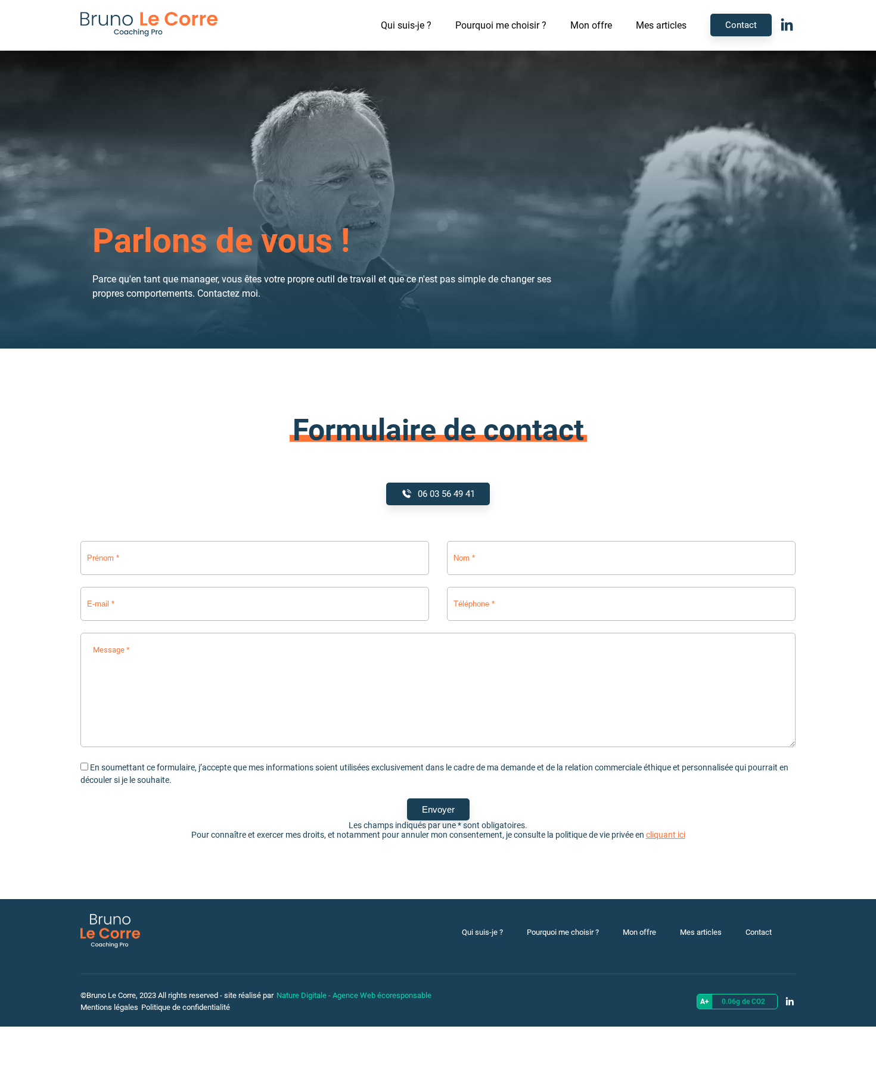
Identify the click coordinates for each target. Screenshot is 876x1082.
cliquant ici (665, 835)
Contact (741, 25)
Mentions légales (109, 1007)
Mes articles (661, 25)
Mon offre (591, 25)
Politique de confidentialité (185, 1007)
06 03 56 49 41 (446, 494)
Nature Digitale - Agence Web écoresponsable (354, 995)
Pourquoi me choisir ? (500, 25)
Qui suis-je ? (406, 25)
